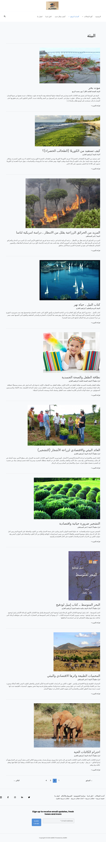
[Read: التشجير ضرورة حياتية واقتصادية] (67, 498)
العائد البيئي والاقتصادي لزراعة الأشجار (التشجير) (68, 450)
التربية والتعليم (91, 308)
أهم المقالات (88, 16)
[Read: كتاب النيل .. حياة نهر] (70, 280)
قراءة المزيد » (95, 105)
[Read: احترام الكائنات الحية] (67, 725)
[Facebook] (8, 797)
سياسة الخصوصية (80, 796)
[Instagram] (15, 797)
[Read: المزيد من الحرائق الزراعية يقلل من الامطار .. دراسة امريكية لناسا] (63, 203)
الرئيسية (98, 16)
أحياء (98, 154)
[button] (83, 16)
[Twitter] (29, 797)
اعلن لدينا (48, 16)
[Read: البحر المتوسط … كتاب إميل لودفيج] (84, 576)
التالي (16, 780)
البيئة (98, 91)
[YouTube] (1, 797)
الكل (85, 91)
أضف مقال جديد (60, 16)
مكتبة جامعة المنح (78, 608)
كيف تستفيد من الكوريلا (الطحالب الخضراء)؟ (71, 151)
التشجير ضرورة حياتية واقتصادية (79, 523)
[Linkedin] (22, 797)
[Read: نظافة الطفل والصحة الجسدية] (71, 352)
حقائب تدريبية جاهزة (62, 798)
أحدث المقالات (99, 796)
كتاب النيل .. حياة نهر (87, 304)
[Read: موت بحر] (69, 65)
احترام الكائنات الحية (87, 752)
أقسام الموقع (74, 16)
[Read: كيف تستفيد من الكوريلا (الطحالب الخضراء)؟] (67, 131)
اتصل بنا (39, 16)
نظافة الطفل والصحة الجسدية (81, 377)
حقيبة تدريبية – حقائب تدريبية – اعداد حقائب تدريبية (87, 798)
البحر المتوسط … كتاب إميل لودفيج (78, 604)
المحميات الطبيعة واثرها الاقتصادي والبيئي (73, 675)
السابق (89, 780)
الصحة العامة (92, 91)
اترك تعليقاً (96, 381)
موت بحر (94, 87)
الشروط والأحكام (66, 796)
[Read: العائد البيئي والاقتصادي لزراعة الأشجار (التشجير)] (64, 425)
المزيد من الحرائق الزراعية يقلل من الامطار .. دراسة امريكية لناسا (58, 232)
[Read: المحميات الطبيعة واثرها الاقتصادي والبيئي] (77, 652)
